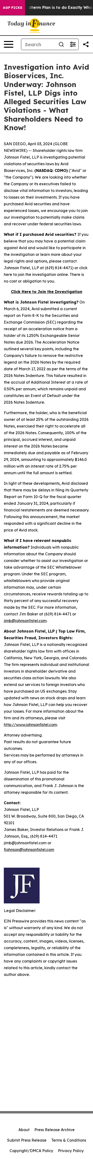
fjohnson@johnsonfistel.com (29, 849)
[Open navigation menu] (8, 44)
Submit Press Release (26, 1140)
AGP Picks (12, 7)
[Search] (61, 44)
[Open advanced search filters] (72, 44)
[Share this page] (86, 44)
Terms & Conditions (68, 1140)
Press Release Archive (54, 1129)
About (24, 1129)
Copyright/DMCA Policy (31, 1150)
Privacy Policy (71, 1150)
